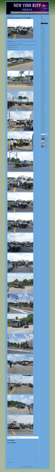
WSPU (42, 129)
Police (42, 101)
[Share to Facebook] (18, 437)
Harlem (42, 66)
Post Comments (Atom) (12, 462)
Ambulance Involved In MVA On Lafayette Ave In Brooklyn (46, 138)
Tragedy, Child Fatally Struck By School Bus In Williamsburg (46, 146)
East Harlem (42, 50)
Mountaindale (42, 86)
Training (42, 119)
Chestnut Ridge (43, 40)
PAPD (42, 97)
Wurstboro (42, 130)
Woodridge (42, 128)
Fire (41, 61)
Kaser (42, 73)
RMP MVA (42, 105)
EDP (41, 51)
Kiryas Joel (42, 75)
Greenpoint (42, 65)
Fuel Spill (42, 63)
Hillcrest (42, 70)
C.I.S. (42, 36)
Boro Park (42, 33)
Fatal (41, 59)
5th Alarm (42, 27)
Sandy (42, 107)
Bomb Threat (42, 32)
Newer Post (9, 461)
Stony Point (42, 116)
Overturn (42, 96)
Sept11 (42, 109)
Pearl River (42, 98)
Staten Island (42, 115)
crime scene (42, 45)
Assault (42, 29)
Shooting (42, 110)
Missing (42, 82)
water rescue (42, 123)
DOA (41, 47)
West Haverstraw (43, 124)
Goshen (42, 64)
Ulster (42, 121)
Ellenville (42, 52)
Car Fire (42, 38)
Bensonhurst (42, 31)
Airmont (42, 28)
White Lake (42, 125)
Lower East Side (43, 77)
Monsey (42, 84)
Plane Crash (42, 100)
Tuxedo (42, 120)
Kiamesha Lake (43, 74)
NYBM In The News (43, 19)
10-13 (42, 26)
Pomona (42, 102)
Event (42, 55)
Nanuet (42, 88)
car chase (42, 37)
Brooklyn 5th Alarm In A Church (46, 142)
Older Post (37, 461)
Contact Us (42, 18)
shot (41, 111)
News (42, 91)
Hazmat (42, 68)
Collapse (42, 42)
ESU (41, 54)
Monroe (42, 83)
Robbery (42, 106)
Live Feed (42, 20)
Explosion (42, 56)
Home (23, 461)
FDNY (42, 60)
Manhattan (42, 78)
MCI (41, 79)
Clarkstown (42, 41)
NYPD (42, 93)
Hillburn (42, 69)
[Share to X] (17, 437)
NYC (41, 92)
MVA (41, 87)
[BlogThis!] (16, 437)
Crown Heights (43, 46)
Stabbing (42, 114)
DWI (41, 49)
